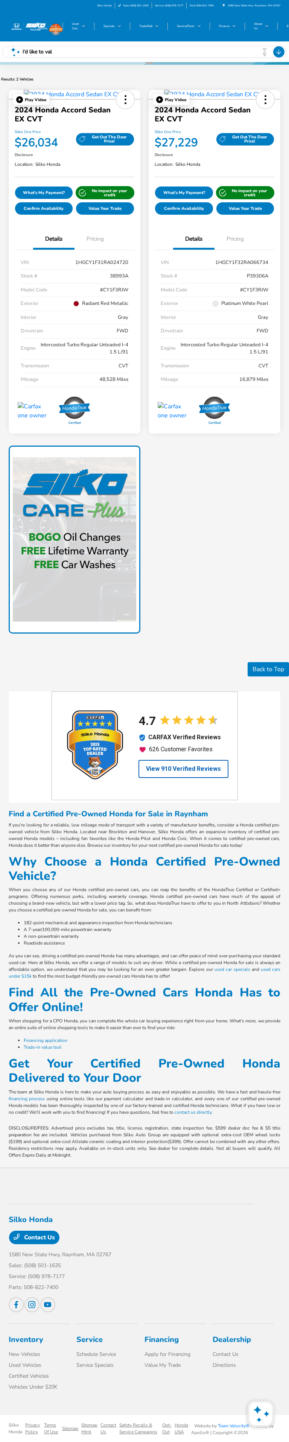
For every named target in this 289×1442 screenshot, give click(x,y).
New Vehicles (24, 1354)
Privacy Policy (32, 1428)
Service (89, 1339)
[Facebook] (16, 1304)
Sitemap (70, 1428)
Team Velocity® (233, 1426)
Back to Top (268, 669)
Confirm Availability (44, 208)
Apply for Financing (167, 1354)
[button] (31, 99)
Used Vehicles (25, 1365)
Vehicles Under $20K (33, 1386)
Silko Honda (15, 1428)
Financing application (45, 1040)
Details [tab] (53, 239)
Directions (224, 1365)
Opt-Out (167, 1428)
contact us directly (193, 1112)
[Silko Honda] (29, 26)
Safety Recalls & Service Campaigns (138, 1428)
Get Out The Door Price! (109, 139)
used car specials (232, 969)
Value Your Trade (105, 208)
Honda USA (181, 1428)
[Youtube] (47, 1304)
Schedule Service (96, 1354)
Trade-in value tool (43, 1047)
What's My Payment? (44, 193)
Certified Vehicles (29, 1376)
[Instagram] (32, 1304)
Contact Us (39, 1237)
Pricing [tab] (95, 239)
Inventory (26, 1339)
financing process (27, 1099)
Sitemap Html (89, 1428)
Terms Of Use (51, 1428)
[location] (224, 5)
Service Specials (95, 1365)
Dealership (232, 1339)
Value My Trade (162, 1365)
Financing (161, 1339)
